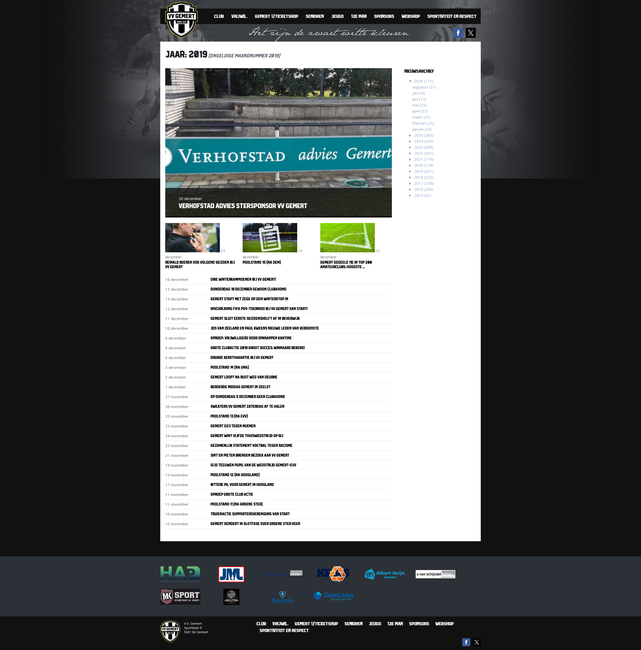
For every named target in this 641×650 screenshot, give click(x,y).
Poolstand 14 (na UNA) (230, 367)
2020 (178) (423, 165)
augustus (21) (424, 86)
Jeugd (337, 16)
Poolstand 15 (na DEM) (262, 262)
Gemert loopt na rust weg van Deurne (244, 377)
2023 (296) (423, 147)
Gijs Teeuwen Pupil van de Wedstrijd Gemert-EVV (253, 465)
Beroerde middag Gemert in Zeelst (240, 387)
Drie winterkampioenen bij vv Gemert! (243, 279)
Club (219, 16)
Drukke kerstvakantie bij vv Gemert (242, 357)
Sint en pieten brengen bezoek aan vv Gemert (250, 455)
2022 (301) (423, 153)
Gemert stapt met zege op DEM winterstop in (249, 299)
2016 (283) (423, 189)
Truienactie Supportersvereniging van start (250, 514)
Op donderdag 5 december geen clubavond (248, 396)
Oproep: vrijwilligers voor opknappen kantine (251, 338)
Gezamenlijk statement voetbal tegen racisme (251, 445)
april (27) (420, 111)
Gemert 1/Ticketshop (276, 16)
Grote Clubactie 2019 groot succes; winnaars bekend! (258, 348)
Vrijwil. (239, 16)
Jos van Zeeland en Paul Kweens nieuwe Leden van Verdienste (265, 328)
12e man (359, 16)
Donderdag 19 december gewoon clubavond (248, 289)
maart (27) (421, 117)
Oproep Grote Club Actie (232, 494)
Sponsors (384, 16)
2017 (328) (423, 183)
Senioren (315, 16)
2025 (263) (423, 135)
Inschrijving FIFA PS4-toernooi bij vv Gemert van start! (259, 308)
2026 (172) (423, 80)
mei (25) (419, 104)
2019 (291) (423, 171)
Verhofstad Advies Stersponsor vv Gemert (243, 205)
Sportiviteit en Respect (451, 16)
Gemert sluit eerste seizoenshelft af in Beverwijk (255, 318)
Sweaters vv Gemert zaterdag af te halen (247, 406)
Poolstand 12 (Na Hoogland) (235, 475)
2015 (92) (422, 195)
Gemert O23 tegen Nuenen (233, 426)
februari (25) (423, 123)
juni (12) (419, 98)
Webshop (411, 16)
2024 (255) (423, 141)
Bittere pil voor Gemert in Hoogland (242, 484)
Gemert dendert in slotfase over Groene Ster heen (255, 523)
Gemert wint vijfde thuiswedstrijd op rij (247, 436)
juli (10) (418, 92)
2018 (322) (423, 177)
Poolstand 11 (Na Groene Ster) (237, 504)
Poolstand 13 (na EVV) (229, 416)
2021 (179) (423, 159)
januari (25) (422, 129)
